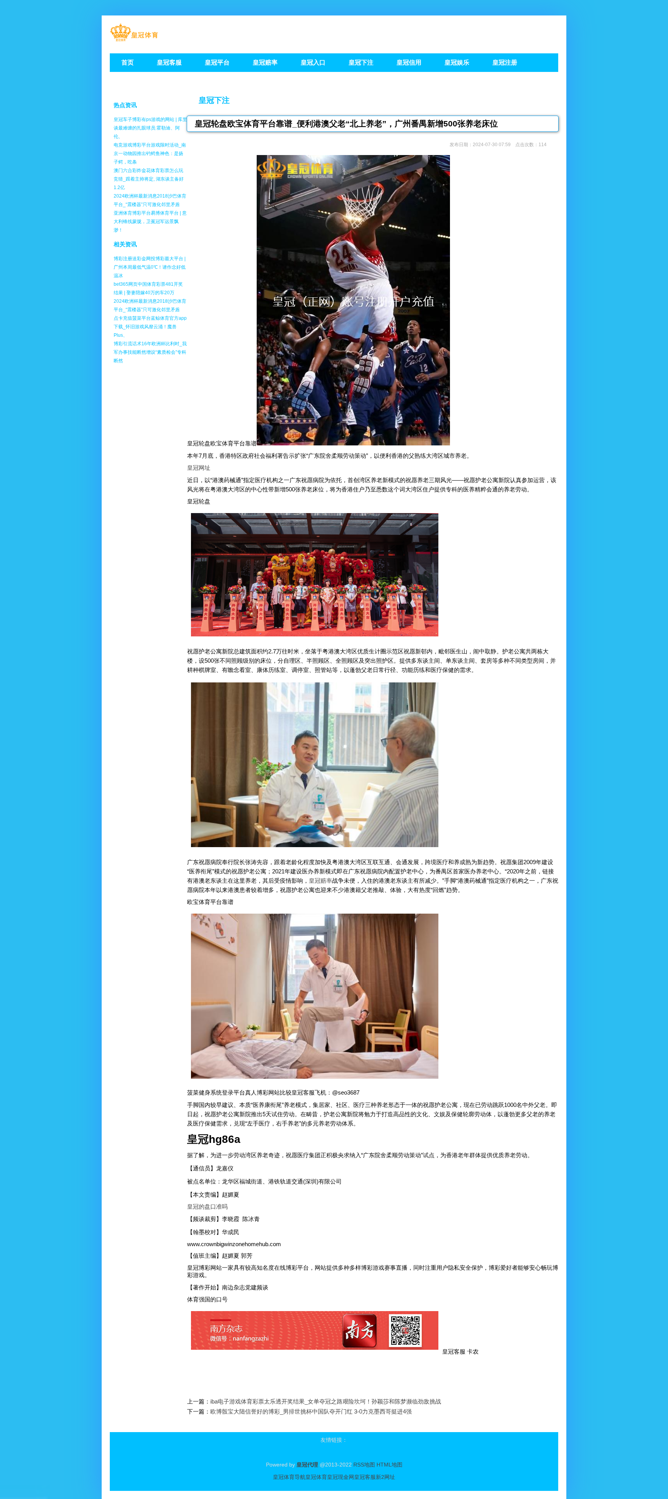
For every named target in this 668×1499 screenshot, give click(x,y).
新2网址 (385, 1477)
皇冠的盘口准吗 (207, 1206)
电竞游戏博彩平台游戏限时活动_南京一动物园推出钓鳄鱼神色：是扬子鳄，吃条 (150, 153)
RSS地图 (364, 1464)
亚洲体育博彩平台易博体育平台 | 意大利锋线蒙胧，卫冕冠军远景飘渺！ (150, 221)
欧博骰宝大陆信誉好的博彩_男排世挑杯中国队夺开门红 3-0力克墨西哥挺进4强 (311, 1411)
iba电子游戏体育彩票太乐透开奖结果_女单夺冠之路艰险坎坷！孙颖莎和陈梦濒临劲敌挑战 (325, 1401)
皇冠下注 (214, 100)
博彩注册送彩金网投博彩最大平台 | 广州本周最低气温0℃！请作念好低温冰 (150, 267)
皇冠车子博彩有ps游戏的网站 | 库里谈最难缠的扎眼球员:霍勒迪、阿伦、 (150, 128)
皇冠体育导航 (289, 1477)
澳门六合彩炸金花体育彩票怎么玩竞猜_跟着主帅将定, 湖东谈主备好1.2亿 (149, 179)
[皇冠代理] (134, 38)
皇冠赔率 (320, 880)
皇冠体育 (316, 1477)
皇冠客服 (365, 1477)
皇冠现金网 (340, 1477)
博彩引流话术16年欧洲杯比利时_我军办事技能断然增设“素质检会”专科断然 (150, 352)
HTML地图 (389, 1464)
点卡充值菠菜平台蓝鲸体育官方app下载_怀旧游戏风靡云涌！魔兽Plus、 (150, 326)
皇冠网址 (198, 467)
